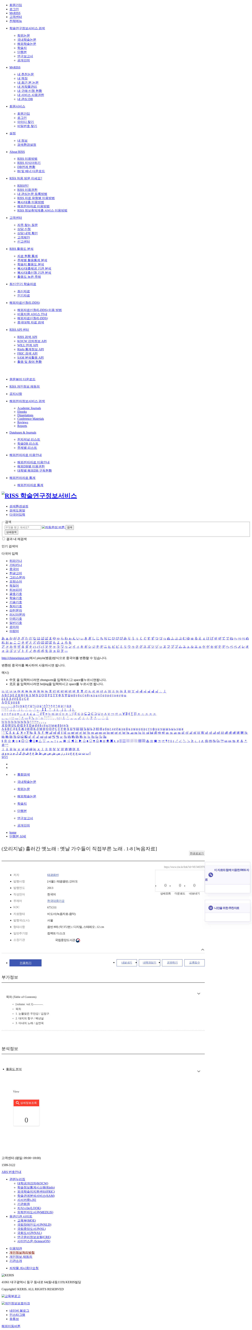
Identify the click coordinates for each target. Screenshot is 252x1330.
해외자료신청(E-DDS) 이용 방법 (39, 310)
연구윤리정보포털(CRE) (34, 1237)
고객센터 (15, 16)
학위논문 (23, 35)
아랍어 (14, 631)
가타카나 (15, 565)
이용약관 (15, 1248)
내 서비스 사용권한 (30, 95)
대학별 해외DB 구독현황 (34, 470)
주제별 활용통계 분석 (32, 260)
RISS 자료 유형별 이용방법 (36, 198)
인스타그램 (17, 1314)
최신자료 (23, 291)
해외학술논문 (26, 43)
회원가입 (15, 5)
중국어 (14, 569)
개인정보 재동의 (20, 1256)
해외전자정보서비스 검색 (27, 401)
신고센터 (23, 241)
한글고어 (15, 573)
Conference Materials (30, 418)
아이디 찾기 (25, 122)
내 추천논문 (25, 74)
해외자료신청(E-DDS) (24, 302)
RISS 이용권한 (27, 189)
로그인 (14, 9)
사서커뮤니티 (26, 1200)
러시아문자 (17, 614)
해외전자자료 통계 (22, 477)
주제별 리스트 (27, 447)
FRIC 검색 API (27, 353)
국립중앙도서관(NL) (31, 1228)
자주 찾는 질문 (27, 225)
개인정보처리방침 (22, 1252)
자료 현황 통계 (27, 256)
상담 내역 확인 (27, 233)
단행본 (22, 52)
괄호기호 (15, 594)
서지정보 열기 (202, 949)
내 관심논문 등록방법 (32, 194)
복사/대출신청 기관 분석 (34, 272)
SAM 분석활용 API (30, 357)
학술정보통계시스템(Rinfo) (36, 1187)
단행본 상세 (17, 836)
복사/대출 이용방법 (30, 202)
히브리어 (15, 589)
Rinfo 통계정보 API (30, 349)
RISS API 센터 (19, 329)
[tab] (14, 1069)
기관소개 (15, 1261)
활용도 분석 (14, 1069)
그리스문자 (17, 577)
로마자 (14, 627)
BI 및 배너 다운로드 (31, 171)
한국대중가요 (55, 900)
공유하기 (172, 962)
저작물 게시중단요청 (24, 1268)
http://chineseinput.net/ (16, 658)
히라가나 (15, 560)
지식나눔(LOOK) (29, 1208)
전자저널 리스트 (28, 439)
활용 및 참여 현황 (29, 361)
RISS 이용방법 (27, 158)
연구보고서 (25, 56)
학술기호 (15, 598)
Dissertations (25, 415)
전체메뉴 (15, 21)
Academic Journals (29, 408)
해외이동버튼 (11, 1326)
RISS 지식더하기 (29, 162)
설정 (12, 133)
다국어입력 (17, 514)
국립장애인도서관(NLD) (34, 1224)
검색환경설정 (26, 144)
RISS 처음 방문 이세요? (25, 178)
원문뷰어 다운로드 (22, 379)
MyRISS (14, 13)
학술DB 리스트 (27, 443)
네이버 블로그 (19, 1310)
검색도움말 (17, 510)
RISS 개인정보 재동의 (24, 386)
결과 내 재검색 (16, 539)
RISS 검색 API (27, 337)
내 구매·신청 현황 (29, 90)
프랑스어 (15, 581)
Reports (22, 426)
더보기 (198, 994)
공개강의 (23, 60)
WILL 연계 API (27, 345)
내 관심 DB (25, 99)
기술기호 (15, 602)
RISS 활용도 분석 (21, 248)
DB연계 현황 (26, 167)
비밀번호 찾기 (27, 126)
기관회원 (23, 1204)
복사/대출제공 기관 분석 (34, 268)
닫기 (5, 757)
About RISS (17, 151)
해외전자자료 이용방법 (33, 206)
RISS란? (23, 185)
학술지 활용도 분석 (30, 264)
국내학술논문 (26, 39)
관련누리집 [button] (17, 1179)
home (12, 832)
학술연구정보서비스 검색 (27, 28)
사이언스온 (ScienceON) (33, 1241)
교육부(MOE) (26, 1220)
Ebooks (22, 411)
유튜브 (14, 1319)
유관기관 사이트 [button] (20, 1216)
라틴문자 (15, 610)
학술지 (22, 48)
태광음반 (53, 875)
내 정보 (22, 140)
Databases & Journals (22, 432)
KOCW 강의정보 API (31, 341)
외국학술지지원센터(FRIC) (36, 1191)
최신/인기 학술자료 (22, 284)
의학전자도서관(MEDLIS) (35, 1212)
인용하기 (26, 962)
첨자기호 (15, 606)
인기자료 (23, 295)
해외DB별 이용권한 (31, 466)
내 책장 (22, 78)
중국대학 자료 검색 (30, 322)
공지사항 (15, 393)
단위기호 (15, 618)
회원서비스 (17, 106)
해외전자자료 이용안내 (25, 455)
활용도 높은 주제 (29, 276)
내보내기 (126, 962)
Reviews (22, 422)
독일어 (14, 585)
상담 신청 (24, 229)
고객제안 (23, 237)
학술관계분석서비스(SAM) (36, 1195)
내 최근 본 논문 (28, 82)
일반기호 (15, 622)
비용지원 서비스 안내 (32, 314)
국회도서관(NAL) (29, 1233)
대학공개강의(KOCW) (32, 1183)
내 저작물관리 (27, 86)
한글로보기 (197, 853)
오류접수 (194, 962)
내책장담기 (149, 962)
